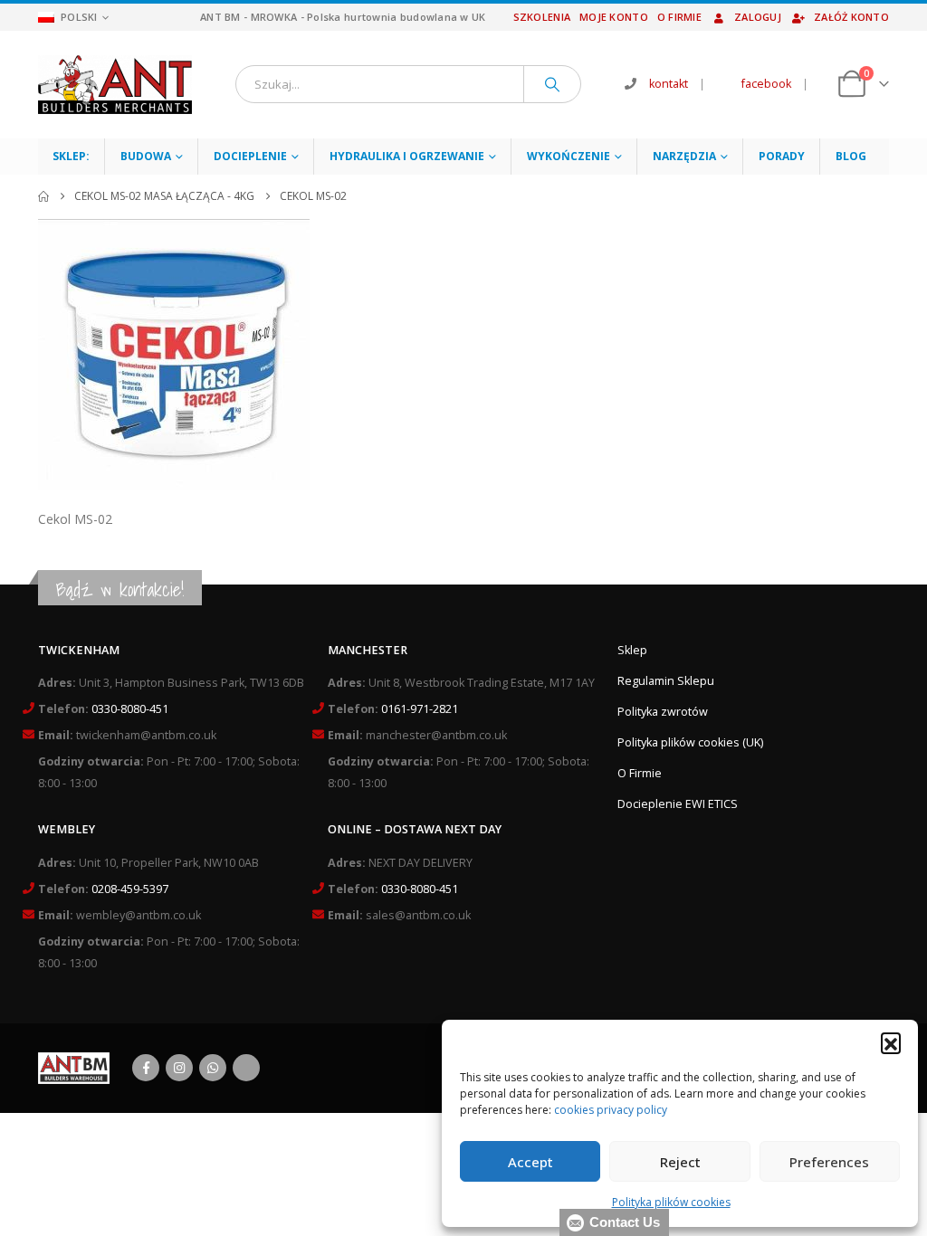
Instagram (179, 1067)
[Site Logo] (115, 84)
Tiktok (246, 1067)
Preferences (829, 1162)
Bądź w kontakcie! (120, 589)
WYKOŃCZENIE (568, 156)
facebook (766, 83)
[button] (891, 1042)
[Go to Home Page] (43, 196)
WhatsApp (212, 1067)
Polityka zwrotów (662, 711)
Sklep (632, 650)
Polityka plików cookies (671, 1202)
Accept (530, 1162)
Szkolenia (541, 17)
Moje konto (613, 17)
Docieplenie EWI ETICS (677, 804)
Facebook (145, 1067)
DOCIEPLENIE (250, 156)
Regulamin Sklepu (665, 681)
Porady (782, 156)
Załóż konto (851, 17)
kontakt (668, 83)
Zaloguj (757, 17)
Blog (851, 156)
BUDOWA (145, 156)
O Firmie (639, 773)
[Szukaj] (552, 84)
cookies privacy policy (610, 1109)
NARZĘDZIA (684, 156)
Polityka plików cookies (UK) (690, 742)
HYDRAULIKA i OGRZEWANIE (407, 156)
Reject (680, 1162)
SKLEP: (71, 156)
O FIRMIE (679, 17)
